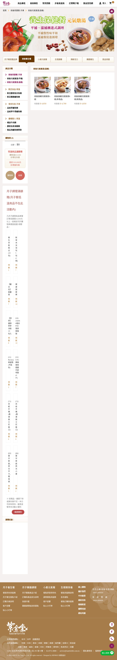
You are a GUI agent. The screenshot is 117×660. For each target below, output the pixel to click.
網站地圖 (82, 613)
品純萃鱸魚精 (12, 108)
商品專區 (21, 3)
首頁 (5, 10)
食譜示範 (25, 601)
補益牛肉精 (11, 123)
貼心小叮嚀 (7, 610)
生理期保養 (67, 587)
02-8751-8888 (51, 651)
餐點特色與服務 (9, 593)
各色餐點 (64, 597)
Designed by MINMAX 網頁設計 (55, 655)
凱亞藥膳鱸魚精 (13, 97)
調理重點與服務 (49, 597)
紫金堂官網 (88, 3)
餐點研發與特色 (49, 593)
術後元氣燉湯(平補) (15, 79)
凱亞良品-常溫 (14, 89)
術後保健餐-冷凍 (17, 10)
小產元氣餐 (44, 60)
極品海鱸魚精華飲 (14, 130)
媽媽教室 (82, 604)
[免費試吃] (111, 624)
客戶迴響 (6, 606)
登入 (104, 3)
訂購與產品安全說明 (30, 597)
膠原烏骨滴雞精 (13, 126)
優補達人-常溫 (14, 119)
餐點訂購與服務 (67, 601)
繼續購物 (18, 512)
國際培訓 (82, 609)
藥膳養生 (92, 60)
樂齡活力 (76, 60)
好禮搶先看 (15, 158)
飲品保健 (108, 60)
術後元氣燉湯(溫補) (15, 82)
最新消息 (82, 600)
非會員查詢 (59, 3)
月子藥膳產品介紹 (29, 593)
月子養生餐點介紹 (10, 597)
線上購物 (82, 587)
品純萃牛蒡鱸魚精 (14, 112)
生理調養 (60, 60)
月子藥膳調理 (29, 587)
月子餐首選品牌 (11, 60)
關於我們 (82, 591)
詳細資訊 (36, 639)
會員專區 (34, 3)
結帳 (20, 175)
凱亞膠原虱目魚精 (14, 93)
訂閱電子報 (74, 3)
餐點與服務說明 (67, 593)
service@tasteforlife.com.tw (70, 651)
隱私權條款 (87, 651)
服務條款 (99, 651)
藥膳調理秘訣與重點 (30, 606)
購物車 (10, 175)
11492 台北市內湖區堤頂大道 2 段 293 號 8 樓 (25, 651)
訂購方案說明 (8, 601)
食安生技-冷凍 (14, 104)
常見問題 (46, 3)
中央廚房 (82, 596)
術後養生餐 (28, 60)
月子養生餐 (9, 587)
